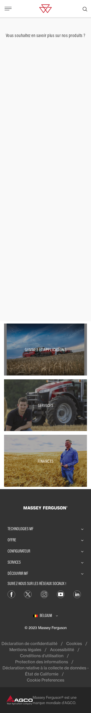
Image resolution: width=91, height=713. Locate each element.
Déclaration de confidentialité (29, 643)
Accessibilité (62, 649)
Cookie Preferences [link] (45, 680)
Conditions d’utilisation (41, 655)
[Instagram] (44, 593)
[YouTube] (60, 593)
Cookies (74, 643)
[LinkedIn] (77, 593)
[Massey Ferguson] (45, 8)
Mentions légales (25, 649)
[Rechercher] (85, 9)
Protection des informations (41, 661)
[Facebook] (11, 593)
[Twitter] (28, 593)
